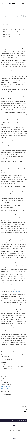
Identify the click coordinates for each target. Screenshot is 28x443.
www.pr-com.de (5, 388)
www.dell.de (4, 374)
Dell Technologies (23, 406)
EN (23, 3)
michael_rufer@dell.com (7, 372)
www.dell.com (16, 291)
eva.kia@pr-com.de (5, 386)
